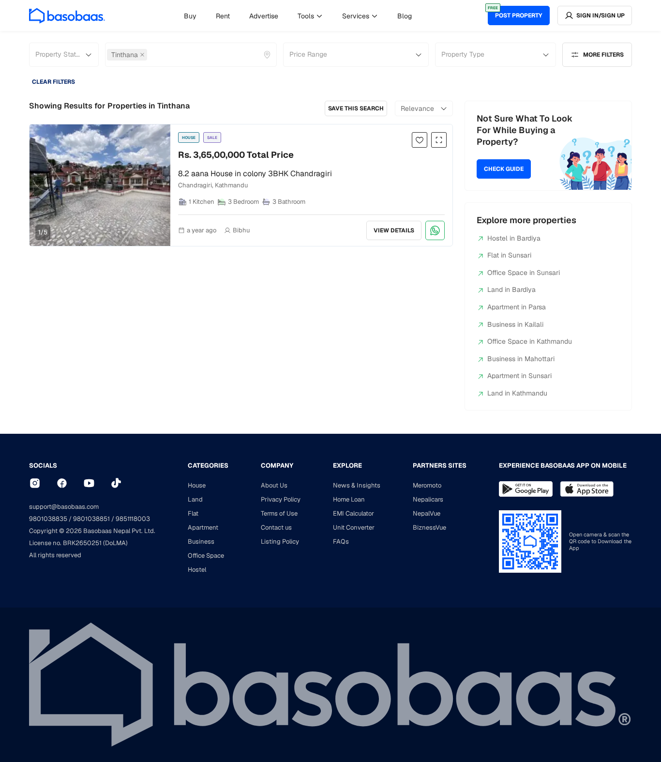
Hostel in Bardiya (514, 238)
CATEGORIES (208, 465)
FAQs (341, 541)
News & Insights (356, 485)
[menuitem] (190, 15)
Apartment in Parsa (516, 307)
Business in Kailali (515, 324)
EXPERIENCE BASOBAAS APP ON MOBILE (563, 465)
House (197, 485)
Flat (193, 513)
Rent (223, 16)
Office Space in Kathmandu (529, 341)
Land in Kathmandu (517, 393)
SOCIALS (43, 465)
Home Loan (349, 499)
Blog (404, 16)
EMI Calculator (353, 513)
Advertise (263, 16)
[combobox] (150, 55)
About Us (274, 485)
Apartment (203, 527)
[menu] (297, 15)
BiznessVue (429, 527)
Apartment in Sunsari (519, 375)
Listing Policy (280, 541)
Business (201, 541)
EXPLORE (347, 465)
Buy (190, 16)
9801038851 (91, 519)
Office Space (206, 555)
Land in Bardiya (511, 289)
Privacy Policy (280, 499)
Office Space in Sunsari (523, 272)
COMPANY (277, 465)
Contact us (276, 527)
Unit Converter (354, 527)
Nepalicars (428, 499)
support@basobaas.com (64, 507)
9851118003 (133, 519)
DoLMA (115, 543)
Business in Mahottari (521, 358)
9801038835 (48, 519)
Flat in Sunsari (509, 255)
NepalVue (426, 513)
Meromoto (427, 485)
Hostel (197, 569)
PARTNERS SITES (439, 465)
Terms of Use (279, 513)
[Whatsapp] (435, 230)
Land (195, 499)
